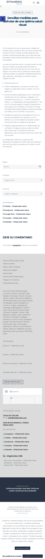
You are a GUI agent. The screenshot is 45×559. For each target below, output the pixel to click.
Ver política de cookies (12, 556)
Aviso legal (26, 488)
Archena (12, 322)
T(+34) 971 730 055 (11, 415)
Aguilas (5, 322)
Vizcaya (28, 329)
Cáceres (26, 308)
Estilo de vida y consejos (22, 12)
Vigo (14, 324)
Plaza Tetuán (27, 301)
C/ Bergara (7, 303)
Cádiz (26, 310)
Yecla (21, 319)
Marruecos (7, 319)
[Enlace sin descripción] (14, 2)
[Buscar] (40, 166)
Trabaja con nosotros (11, 280)
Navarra (26, 322)
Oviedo (11, 298)
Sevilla (5, 329)
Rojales (6, 296)
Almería (21, 296)
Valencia (12, 329)
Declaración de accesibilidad (25, 490)
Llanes (5, 298)
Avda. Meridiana (19, 303)
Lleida (13, 315)
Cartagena (27, 319)
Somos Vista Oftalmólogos (13, 277)
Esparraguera (16, 308)
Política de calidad (10, 270)
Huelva (21, 312)
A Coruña (6, 293)
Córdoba (6, 312)
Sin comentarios (22, 32)
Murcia (19, 322)
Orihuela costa (24, 293)
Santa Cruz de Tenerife (21, 326)
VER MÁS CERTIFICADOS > (13, 382)
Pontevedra (21, 324)
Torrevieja (13, 296)
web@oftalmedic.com (17, 418)
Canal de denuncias (10, 283)
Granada (14, 312)
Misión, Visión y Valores (11, 267)
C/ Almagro (14, 317)
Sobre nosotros (9, 264)
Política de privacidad (14, 488)
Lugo (19, 315)
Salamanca (7, 326)
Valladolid (20, 329)
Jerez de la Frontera (15, 310)
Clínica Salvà (7, 273)
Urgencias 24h (14, 456)
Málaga (23, 317)
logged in (17, 245)
